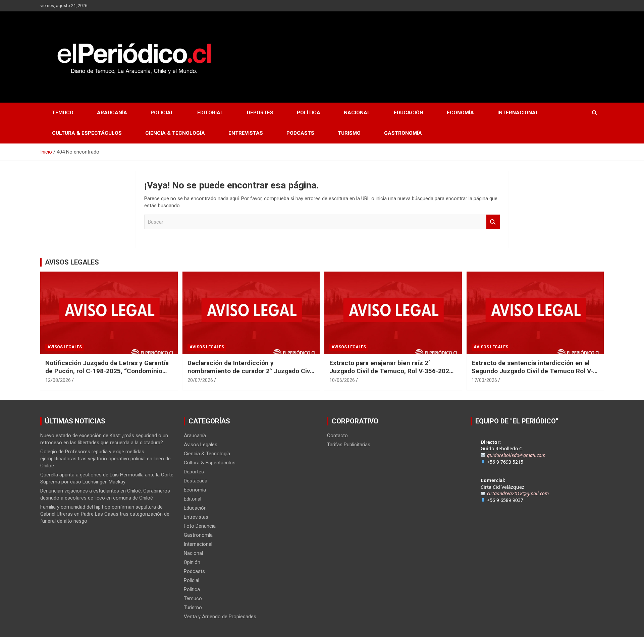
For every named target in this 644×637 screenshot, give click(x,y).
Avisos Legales (64, 347)
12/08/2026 (58, 380)
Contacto (337, 435)
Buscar (493, 222)
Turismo (349, 133)
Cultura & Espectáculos (87, 133)
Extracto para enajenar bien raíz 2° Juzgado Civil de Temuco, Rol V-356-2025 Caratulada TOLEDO (391, 371)
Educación (408, 113)
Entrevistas (245, 133)
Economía (460, 113)
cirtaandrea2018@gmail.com (518, 493)
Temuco (62, 113)
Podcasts (300, 133)
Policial (162, 113)
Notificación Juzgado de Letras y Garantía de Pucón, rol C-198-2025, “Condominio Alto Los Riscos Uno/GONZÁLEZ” (107, 371)
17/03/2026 (484, 380)
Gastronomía (403, 133)
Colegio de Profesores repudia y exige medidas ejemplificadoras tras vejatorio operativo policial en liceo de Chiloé (105, 459)
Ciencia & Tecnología (175, 133)
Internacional (518, 113)
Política (308, 113)
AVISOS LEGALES (72, 262)
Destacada (195, 481)
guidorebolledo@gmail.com (516, 455)
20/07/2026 (200, 380)
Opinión (192, 562)
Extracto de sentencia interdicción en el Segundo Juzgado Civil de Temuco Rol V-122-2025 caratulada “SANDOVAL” (532, 371)
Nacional (357, 113)
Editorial (210, 113)
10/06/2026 (342, 380)
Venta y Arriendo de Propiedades (220, 617)
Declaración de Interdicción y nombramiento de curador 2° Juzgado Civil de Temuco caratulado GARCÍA (250, 371)
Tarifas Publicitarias (348, 445)
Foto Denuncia (200, 526)
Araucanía (112, 113)
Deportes (260, 113)
